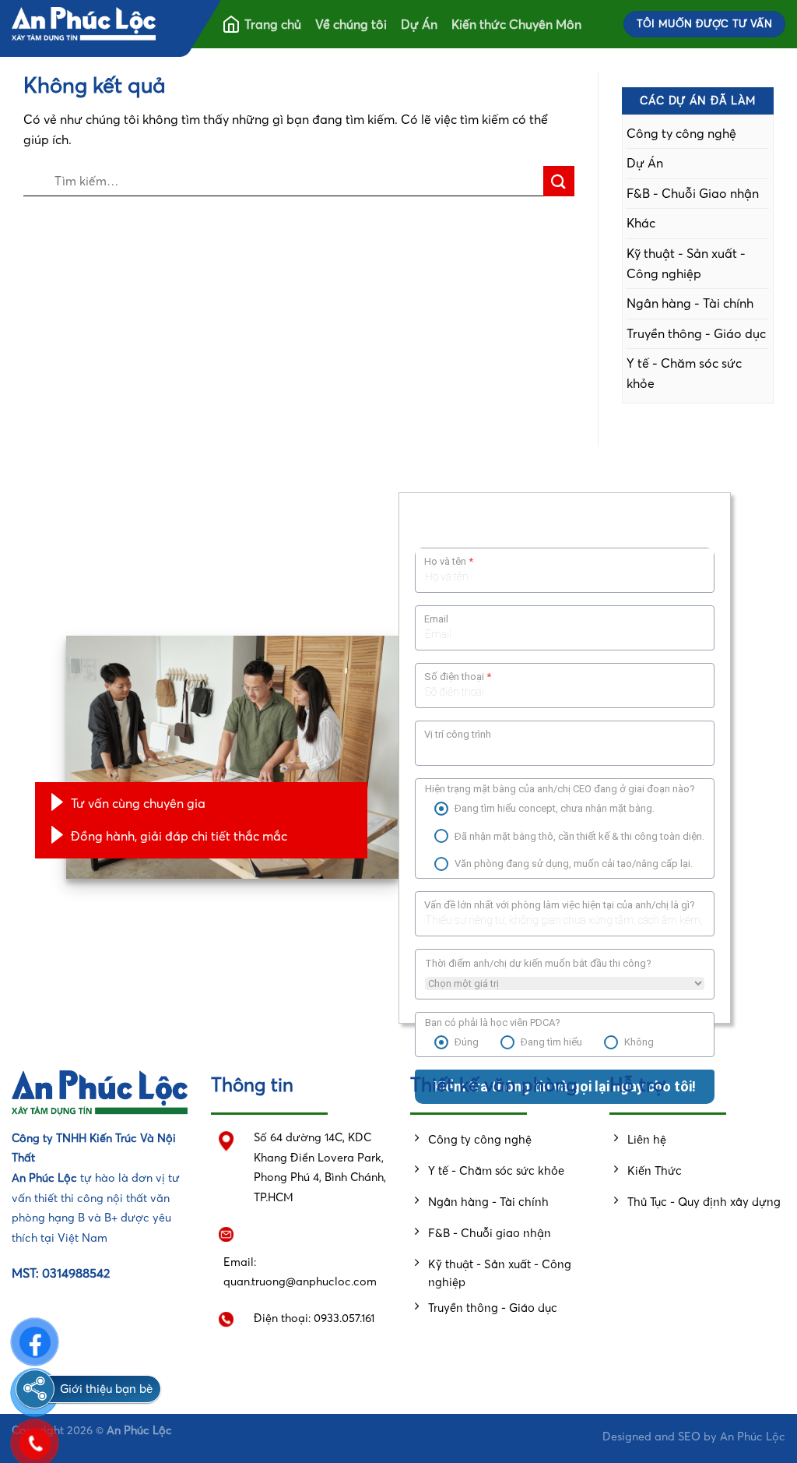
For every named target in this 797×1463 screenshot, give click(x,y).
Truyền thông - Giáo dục (696, 333)
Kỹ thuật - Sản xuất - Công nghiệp (686, 263)
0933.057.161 (344, 1318)
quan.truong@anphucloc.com (300, 1281)
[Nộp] (558, 181)
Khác (641, 223)
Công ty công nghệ (681, 133)
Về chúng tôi (351, 24)
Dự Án (419, 24)
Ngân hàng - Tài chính (690, 303)
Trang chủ (272, 24)
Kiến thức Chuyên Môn (516, 24)
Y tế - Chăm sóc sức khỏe (684, 373)
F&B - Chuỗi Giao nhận (693, 193)
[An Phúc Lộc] (84, 24)
